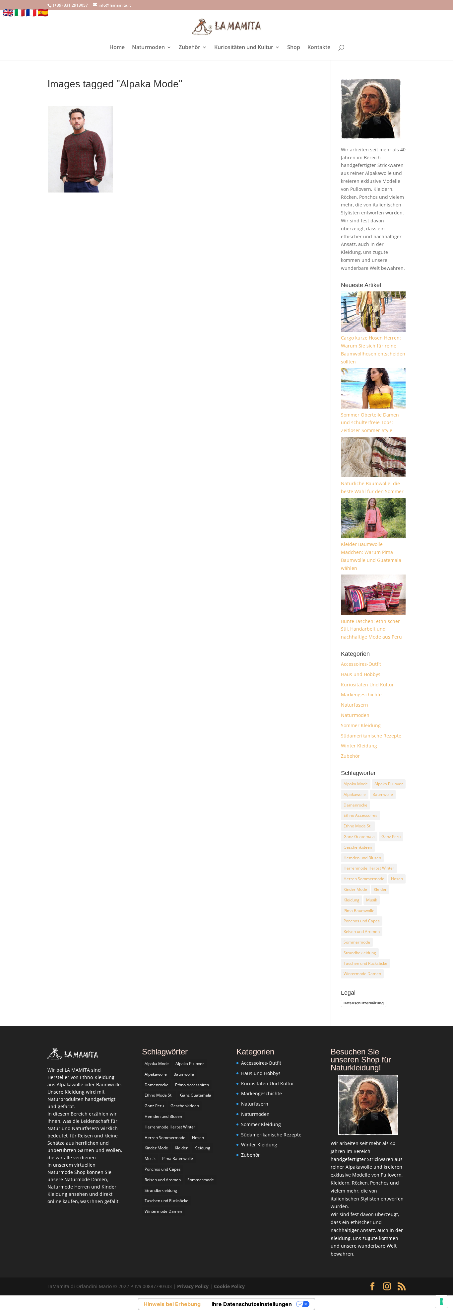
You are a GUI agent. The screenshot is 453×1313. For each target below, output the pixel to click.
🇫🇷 (31, 12)
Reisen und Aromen (362, 931)
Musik (371, 900)
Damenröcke (355, 805)
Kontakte (318, 48)
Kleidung (351, 900)
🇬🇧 (8, 12)
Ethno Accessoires (360, 815)
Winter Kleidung (359, 745)
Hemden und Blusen (362, 858)
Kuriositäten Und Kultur (367, 684)
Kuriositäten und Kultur (243, 48)
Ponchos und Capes (362, 921)
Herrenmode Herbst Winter (369, 868)
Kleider (380, 889)
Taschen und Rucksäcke (365, 963)
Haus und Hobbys (360, 674)
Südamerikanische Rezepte (371, 736)
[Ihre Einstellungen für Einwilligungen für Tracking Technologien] (441, 1301)
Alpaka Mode (356, 784)
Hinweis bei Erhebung (172, 1304)
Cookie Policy (229, 1286)
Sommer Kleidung (361, 725)
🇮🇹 (19, 12)
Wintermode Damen (362, 973)
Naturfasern (354, 705)
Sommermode (357, 942)
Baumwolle (382, 794)
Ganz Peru (391, 836)
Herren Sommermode (364, 879)
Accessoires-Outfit (361, 664)
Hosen (397, 879)
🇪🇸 (42, 12)
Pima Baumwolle (359, 910)
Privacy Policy (193, 1286)
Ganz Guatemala (359, 836)
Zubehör (189, 48)
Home (117, 48)
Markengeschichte (361, 694)
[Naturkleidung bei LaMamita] (72, 1057)
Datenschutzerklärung (364, 1003)
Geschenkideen (358, 847)
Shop (293, 48)
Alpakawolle (355, 794)
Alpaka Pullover (388, 784)
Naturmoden (148, 48)
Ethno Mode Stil (358, 826)
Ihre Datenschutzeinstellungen (252, 1304)
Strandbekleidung (360, 953)
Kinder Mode (355, 889)
